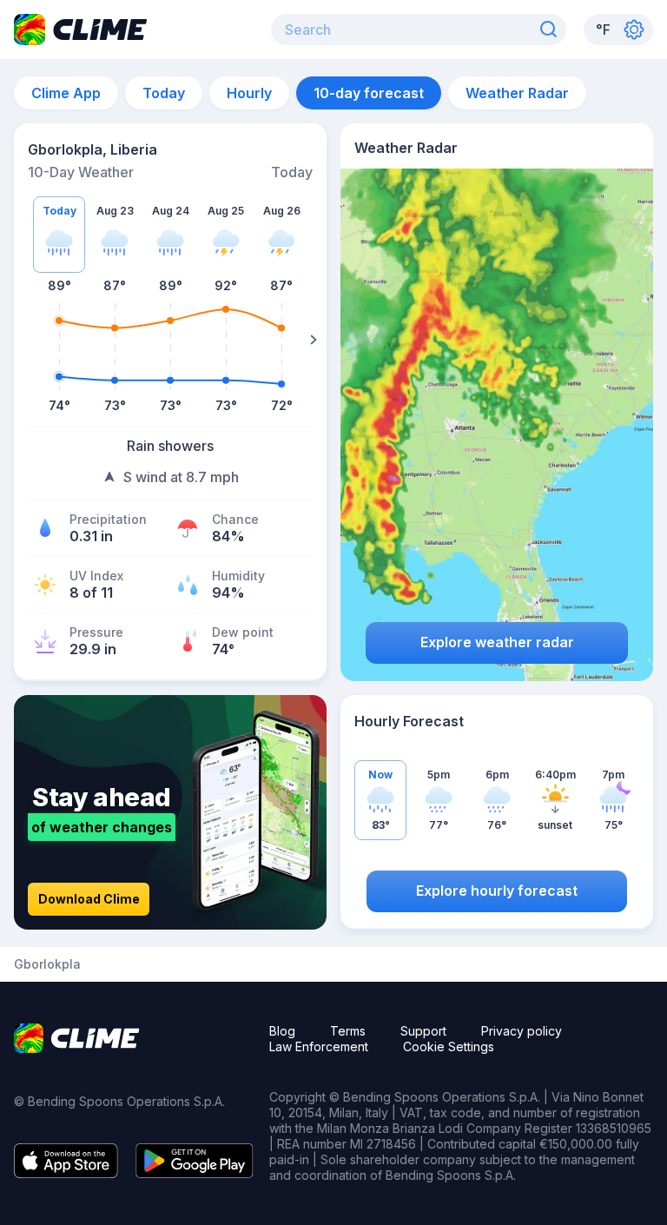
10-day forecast (369, 93)
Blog (282, 1030)
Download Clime (89, 898)
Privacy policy (521, 1030)
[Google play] (194, 1173)
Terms (348, 1030)
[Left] (27, 339)
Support (423, 1030)
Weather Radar (517, 93)
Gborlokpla (47, 964)
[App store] (66, 1173)
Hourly (249, 93)
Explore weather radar (497, 642)
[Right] (313, 339)
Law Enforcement (318, 1046)
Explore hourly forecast (497, 890)
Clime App (66, 93)
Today (163, 93)
